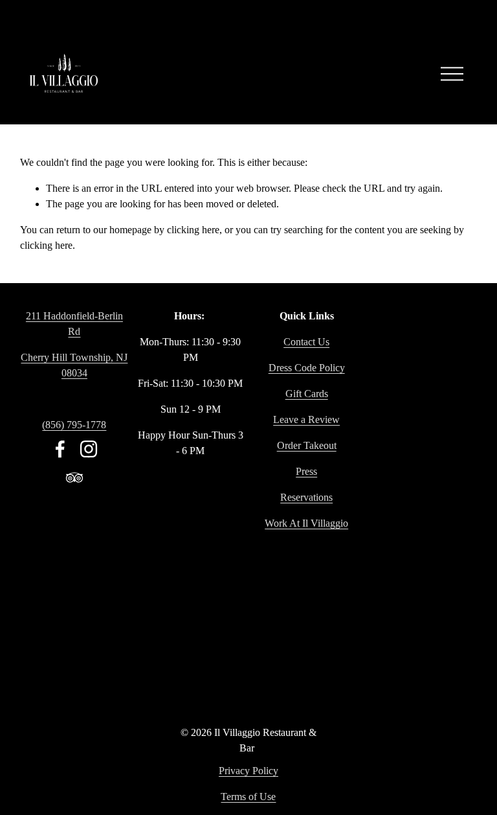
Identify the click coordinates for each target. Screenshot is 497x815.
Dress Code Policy (307, 367)
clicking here (193, 229)
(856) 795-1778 (74, 424)
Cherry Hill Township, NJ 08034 (74, 365)
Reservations (306, 497)
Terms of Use (248, 796)
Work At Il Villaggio (306, 523)
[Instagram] (89, 449)
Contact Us (306, 341)
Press (306, 471)
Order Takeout (307, 445)
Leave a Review (306, 419)
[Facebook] (60, 449)
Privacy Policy (248, 770)
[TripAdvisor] (74, 477)
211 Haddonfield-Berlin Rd (74, 323)
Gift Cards (306, 393)
